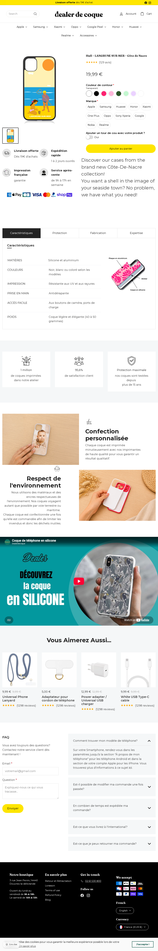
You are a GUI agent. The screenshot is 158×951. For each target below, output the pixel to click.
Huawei (134, 26)
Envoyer (13, 808)
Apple (21, 26)
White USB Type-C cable (135, 698)
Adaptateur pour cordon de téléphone (58, 698)
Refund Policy (53, 895)
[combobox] (23, 14)
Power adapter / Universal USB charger (94, 700)
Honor (116, 26)
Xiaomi (58, 26)
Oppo (75, 26)
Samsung (39, 26)
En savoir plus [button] (27, 946)
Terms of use (52, 890)
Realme (66, 35)
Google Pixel (95, 26)
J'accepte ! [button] (142, 944)
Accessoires (87, 35)
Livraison (50, 885)
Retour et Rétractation (58, 880)
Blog (48, 899)
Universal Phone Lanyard (15, 698)
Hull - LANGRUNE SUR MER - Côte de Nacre (116, 56)
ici (130, 767)
